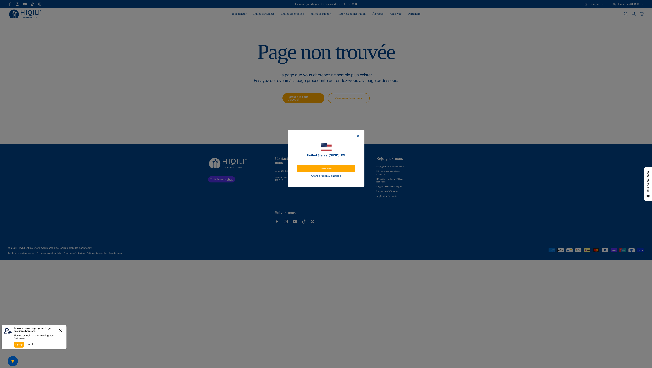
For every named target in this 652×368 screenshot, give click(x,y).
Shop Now (326, 168)
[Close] (358, 136)
